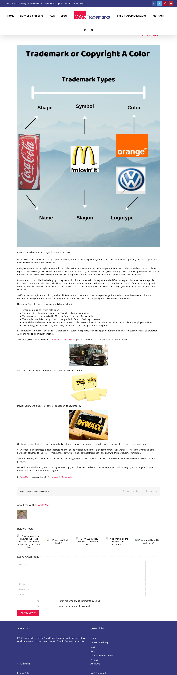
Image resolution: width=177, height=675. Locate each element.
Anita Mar (24, 477)
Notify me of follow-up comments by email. (79, 600)
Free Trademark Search (101, 655)
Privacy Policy (23, 673)
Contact (94, 660)
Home (93, 638)
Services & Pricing (99, 642)
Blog (92, 651)
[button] (161, 15)
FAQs (92, 646)
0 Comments (66, 477)
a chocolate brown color (61, 339)
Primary (54, 477)
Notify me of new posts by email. (74, 606)
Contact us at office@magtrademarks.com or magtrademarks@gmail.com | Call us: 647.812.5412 (46, 3)
